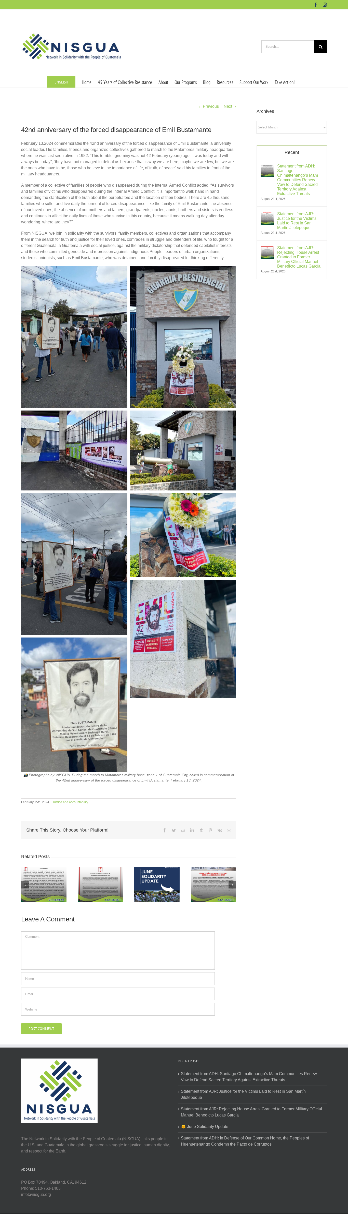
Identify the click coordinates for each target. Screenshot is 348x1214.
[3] (183, 496)
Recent (292, 152)
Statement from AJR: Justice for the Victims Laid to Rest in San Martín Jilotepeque (296, 221)
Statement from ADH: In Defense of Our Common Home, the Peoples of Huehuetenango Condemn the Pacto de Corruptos (245, 1141)
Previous (211, 106)
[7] (183, 269)
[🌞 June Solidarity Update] (157, 884)
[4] (74, 496)
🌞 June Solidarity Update (204, 1126)
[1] (74, 640)
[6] (74, 413)
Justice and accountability (70, 802)
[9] (74, 269)
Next (228, 106)
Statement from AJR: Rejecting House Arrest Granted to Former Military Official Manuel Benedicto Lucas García (298, 257)
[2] (183, 583)
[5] (183, 413)
